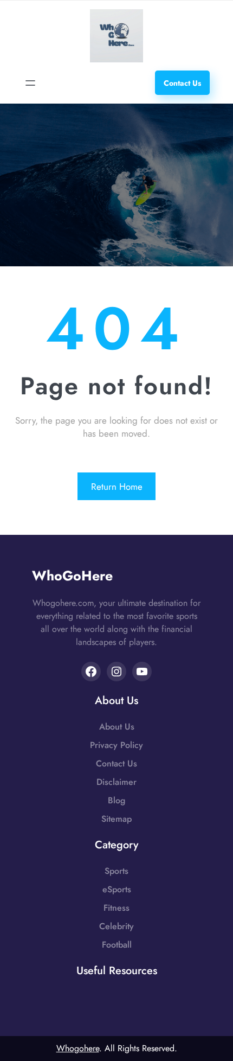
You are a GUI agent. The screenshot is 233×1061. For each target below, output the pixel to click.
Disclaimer (116, 782)
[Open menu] (30, 83)
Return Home (117, 486)
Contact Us (116, 763)
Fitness (116, 908)
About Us (116, 726)
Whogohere (77, 1048)
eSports (116, 889)
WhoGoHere (72, 575)
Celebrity (116, 926)
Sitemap (116, 819)
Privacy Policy (116, 745)
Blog (116, 800)
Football (117, 944)
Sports (116, 871)
